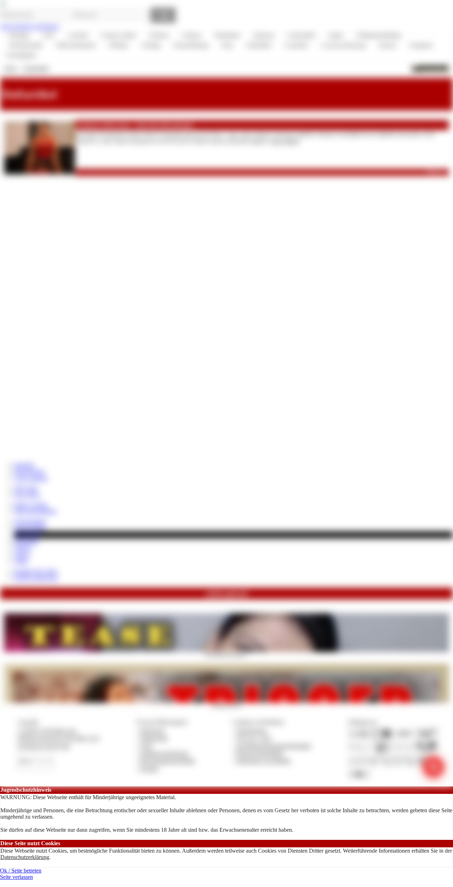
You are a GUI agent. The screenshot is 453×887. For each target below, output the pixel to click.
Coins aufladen (31, 478)
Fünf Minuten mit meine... (226, 654)
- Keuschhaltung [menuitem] (189, 45)
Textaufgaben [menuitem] (21, 55)
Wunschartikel (30, 528)
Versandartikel (30, 521)
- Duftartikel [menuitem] (257, 45)
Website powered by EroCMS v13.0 (58, 738)
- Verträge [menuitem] (150, 45)
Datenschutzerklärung (24, 857)
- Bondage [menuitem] (17, 35)
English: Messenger (36, 578)
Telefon (22, 548)
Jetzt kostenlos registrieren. (30, 26)
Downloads (27, 535)
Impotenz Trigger (226, 705)
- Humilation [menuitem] (226, 35)
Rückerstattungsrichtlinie (167, 761)
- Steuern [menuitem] (386, 45)
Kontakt (149, 768)
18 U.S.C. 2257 (254, 738)
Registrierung (29, 471)
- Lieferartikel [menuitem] (300, 35)
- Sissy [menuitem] (226, 45)
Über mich (26, 488)
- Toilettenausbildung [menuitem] (377, 35)
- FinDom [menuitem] (157, 35)
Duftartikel (26, 541)
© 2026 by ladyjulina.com (47, 731)
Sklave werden (30, 505)
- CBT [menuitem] (47, 35)
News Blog (27, 495)
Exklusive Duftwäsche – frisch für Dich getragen (135, 125)
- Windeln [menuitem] (117, 45)
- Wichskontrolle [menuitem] (24, 45)
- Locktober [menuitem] (295, 45)
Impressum (152, 731)
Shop (10, 68)
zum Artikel (284, 141)
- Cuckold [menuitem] (76, 35)
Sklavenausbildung (35, 511)
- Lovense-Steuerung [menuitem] (342, 45)
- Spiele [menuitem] (334, 35)
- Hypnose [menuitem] (262, 35)
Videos (22, 555)
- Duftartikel (35, 68)
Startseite (24, 465)
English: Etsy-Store (35, 571)
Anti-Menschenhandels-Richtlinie (273, 746)
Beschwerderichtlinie (259, 753)
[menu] (226, 45)
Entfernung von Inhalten (263, 761)
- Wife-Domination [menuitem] (74, 45)
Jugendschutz (251, 731)
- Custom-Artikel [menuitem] (117, 35)
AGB (146, 746)
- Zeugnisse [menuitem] (420, 45)
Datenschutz (154, 738)
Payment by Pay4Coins (44, 746)
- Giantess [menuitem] (190, 35)
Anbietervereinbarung (164, 753)
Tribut (21, 561)
